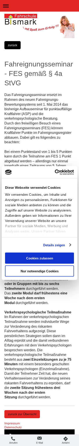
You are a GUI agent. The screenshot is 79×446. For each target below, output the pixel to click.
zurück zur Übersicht (22, 414)
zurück (12, 45)
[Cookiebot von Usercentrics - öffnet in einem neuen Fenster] (56, 172)
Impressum (12, 423)
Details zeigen (54, 245)
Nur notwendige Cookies (40, 271)
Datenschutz (13, 427)
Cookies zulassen (39, 258)
